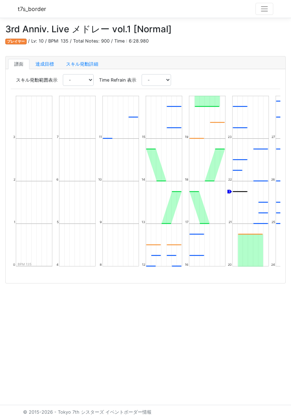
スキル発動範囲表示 (36, 80)
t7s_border (32, 8)
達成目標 (44, 64)
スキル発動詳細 (82, 64)
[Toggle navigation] (264, 9)
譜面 (18, 64)
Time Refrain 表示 (117, 80)
